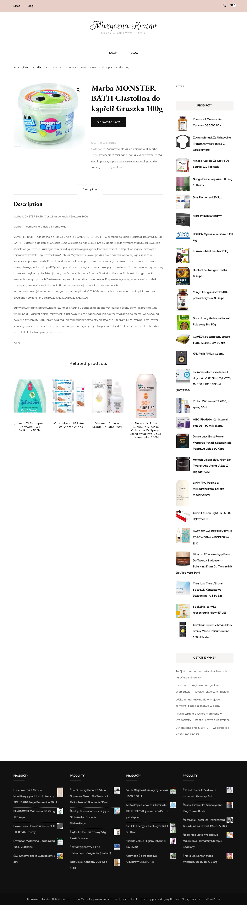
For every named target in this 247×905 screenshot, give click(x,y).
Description (90, 189)
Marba (153, 149)
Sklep (17, 6)
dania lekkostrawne (141, 155)
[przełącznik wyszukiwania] (224, 5)
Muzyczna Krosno (123, 25)
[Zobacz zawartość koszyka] (231, 5)
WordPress (213, 899)
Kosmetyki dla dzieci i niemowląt (127, 149)
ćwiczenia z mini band (113, 155)
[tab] (90, 189)
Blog (30, 6)
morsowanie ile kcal (132, 161)
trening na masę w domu (107, 167)
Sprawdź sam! (108, 122)
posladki (151, 161)
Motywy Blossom (170, 899)
